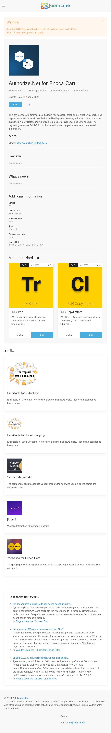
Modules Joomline (24, 650)
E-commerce (19, 90)
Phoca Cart (82, 90)
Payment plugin (61, 90)
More (20, 334)
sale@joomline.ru (76, 722)
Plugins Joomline (24, 621)
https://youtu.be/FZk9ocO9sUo (32, 143)
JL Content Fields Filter (48, 650)
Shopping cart (39, 90)
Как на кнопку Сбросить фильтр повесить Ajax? (38, 629)
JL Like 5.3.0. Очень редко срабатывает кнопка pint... (41, 657)
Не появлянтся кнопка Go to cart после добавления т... (42, 604)
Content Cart (41, 621)
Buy (15, 104)
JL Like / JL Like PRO (46, 678)
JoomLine (23, 698)
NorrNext (13, 229)
